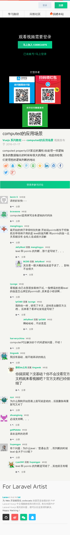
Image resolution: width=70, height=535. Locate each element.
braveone (15, 211)
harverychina (17, 338)
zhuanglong (16, 415)
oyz (12, 397)
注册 (61, 5)
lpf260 (19, 301)
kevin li (14, 197)
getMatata (15, 429)
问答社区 (35, 14)
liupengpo (15, 444)
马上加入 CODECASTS (35, 44)
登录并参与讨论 (35, 184)
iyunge (14, 284)
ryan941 (20, 462)
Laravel (6, 503)
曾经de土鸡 (21, 367)
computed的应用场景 (40, 140)
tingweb (14, 353)
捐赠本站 (58, 14)
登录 (45, 5)
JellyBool (20, 247)
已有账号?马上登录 (35, 53)
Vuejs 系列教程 (12, 140)
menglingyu (16, 226)
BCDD (26, 261)
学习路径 (13, 14)
